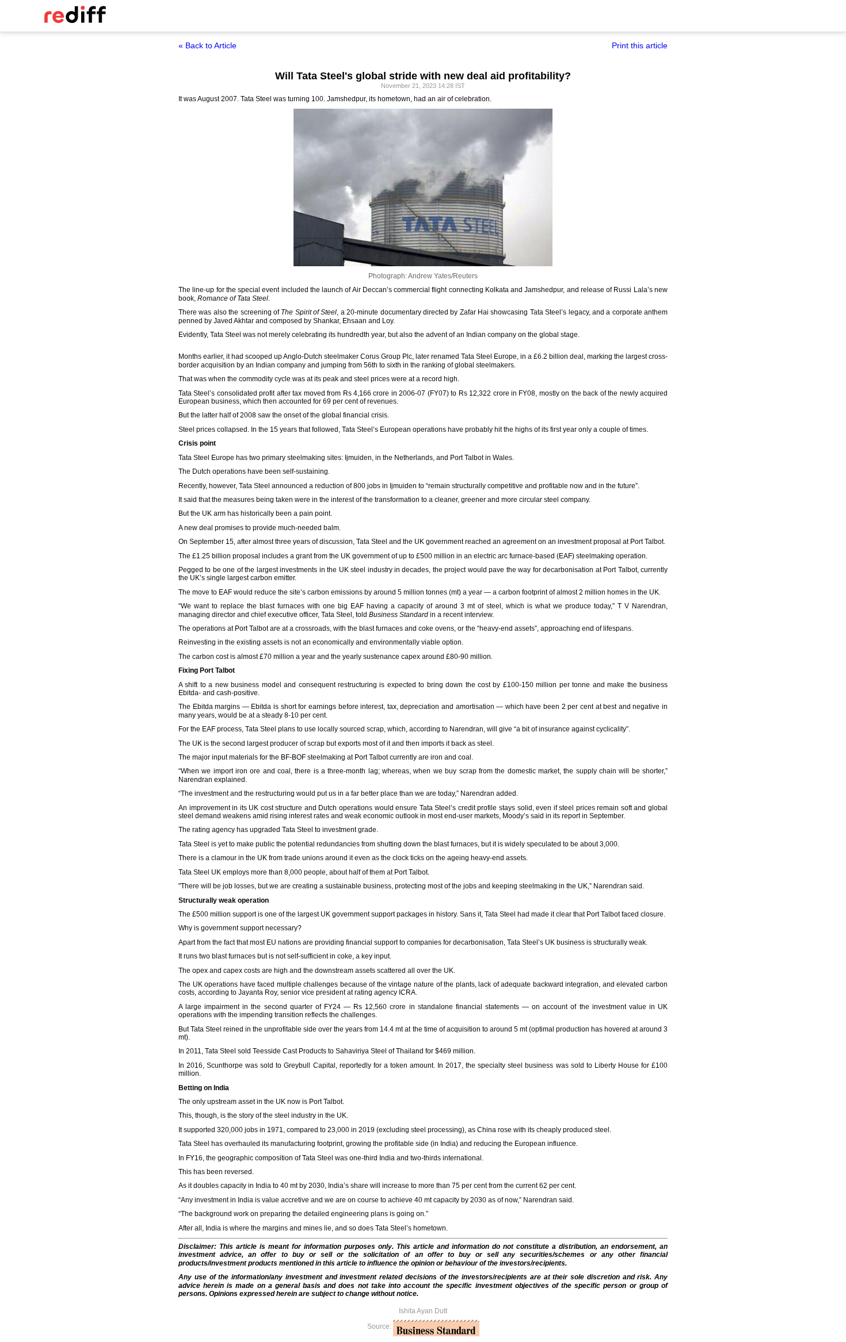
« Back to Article (207, 45)
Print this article (640, 45)
